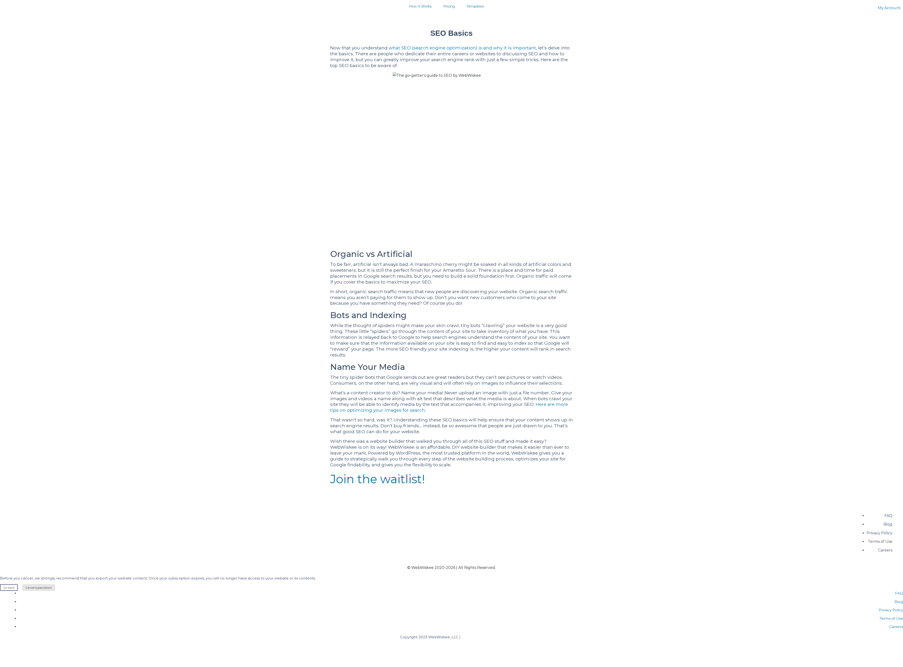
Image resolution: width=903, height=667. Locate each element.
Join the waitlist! (377, 479)
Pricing (449, 6)
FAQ (888, 515)
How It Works (420, 6)
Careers (885, 550)
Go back (9, 587)
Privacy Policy (879, 533)
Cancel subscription (38, 587)
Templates (475, 6)
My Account (889, 8)
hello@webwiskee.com (482, 637)
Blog (887, 524)
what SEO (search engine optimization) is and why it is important (462, 48)
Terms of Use (880, 541)
